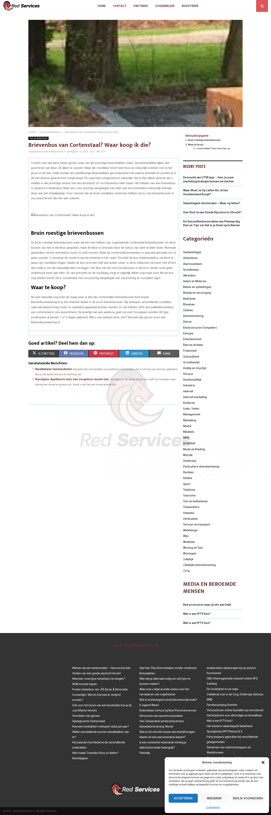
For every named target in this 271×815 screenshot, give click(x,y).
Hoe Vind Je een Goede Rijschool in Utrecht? (212, 212)
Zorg (186, 570)
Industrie (189, 385)
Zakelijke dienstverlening (199, 565)
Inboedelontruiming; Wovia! (156, 726)
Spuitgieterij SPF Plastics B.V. (225, 731)
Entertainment (192, 339)
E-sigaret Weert (149, 705)
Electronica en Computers (200, 327)
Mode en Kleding (194, 449)
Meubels (188, 431)
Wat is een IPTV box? (196, 613)
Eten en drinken (193, 344)
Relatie (187, 478)
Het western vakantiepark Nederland (229, 726)
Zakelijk (188, 559)
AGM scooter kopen (84, 684)
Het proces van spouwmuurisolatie (161, 715)
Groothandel (191, 362)
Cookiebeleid (213, 807)
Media (187, 426)
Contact (119, 6)
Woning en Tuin (193, 547)
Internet (188, 391)
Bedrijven (189, 298)
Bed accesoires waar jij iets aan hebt (207, 604)
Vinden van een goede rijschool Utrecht (96, 673)
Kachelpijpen (80, 758)
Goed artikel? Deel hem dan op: (214, 148)
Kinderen (189, 402)
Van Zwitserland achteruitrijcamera (161, 721)
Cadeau (188, 310)
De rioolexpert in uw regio (222, 689)
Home (102, 6)
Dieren (187, 321)
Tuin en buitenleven (38, 138)
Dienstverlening (193, 316)
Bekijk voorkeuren (248, 798)
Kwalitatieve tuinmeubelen (53, 369)
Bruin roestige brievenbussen (204, 140)
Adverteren (190, 258)
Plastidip (144, 752)
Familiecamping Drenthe (222, 704)
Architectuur (191, 269)
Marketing (189, 420)
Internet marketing (195, 397)
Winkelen (189, 542)
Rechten (188, 472)
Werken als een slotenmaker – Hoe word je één (101, 668)
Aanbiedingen (192, 252)
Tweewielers (191, 507)
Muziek (187, 455)
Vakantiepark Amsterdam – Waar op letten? (211, 203)
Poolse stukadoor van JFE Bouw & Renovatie (100, 689)
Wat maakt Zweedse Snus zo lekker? (95, 752)
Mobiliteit (189, 443)
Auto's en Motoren (194, 281)
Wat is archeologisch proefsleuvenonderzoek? (168, 699)
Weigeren (214, 798)
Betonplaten (147, 673)
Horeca (188, 373)
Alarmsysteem (192, 264)
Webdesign (190, 530)
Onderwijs (189, 460)
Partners (141, 6)
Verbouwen (190, 518)
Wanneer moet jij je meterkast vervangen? (98, 678)
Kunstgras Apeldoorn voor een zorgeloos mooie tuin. (72, 379)
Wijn (186, 536)
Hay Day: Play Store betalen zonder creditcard (168, 668)
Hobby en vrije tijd (194, 368)
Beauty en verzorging (197, 292)
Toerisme (189, 495)
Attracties (189, 275)
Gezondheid (191, 356)
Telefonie (189, 489)
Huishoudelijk (192, 379)
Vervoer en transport (196, 524)
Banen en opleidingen (197, 287)
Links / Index (191, 408)
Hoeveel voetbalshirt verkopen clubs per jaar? (100, 726)
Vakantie (188, 513)
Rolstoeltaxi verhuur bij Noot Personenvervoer (168, 710)
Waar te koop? (196, 144)
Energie (188, 333)
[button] (263, 762)
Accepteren (183, 798)
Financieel (190, 350)
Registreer (190, 6)
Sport (186, 484)
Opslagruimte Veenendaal (88, 721)
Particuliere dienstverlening (201, 466)
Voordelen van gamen (86, 715)
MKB (186, 437)
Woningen (189, 553)
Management (191, 414)
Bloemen (189, 304)
